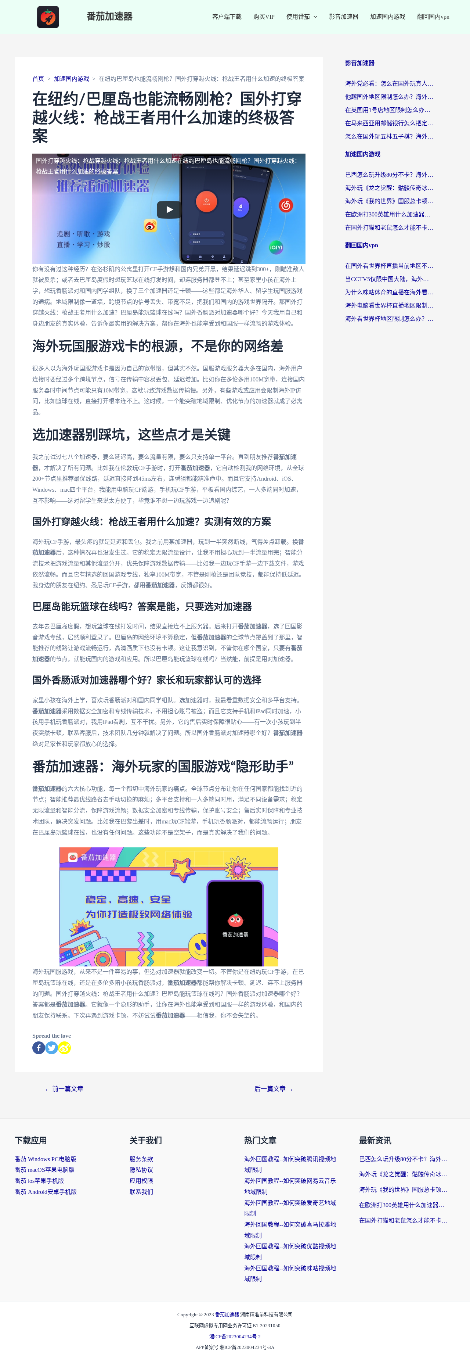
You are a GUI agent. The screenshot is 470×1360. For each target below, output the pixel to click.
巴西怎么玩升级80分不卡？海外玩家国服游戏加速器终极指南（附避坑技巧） (389, 175)
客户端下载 (227, 17)
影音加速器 (343, 17)
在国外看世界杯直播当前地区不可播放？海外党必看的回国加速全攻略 (389, 266)
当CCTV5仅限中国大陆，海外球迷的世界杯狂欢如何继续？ (389, 279)
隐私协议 (141, 1170)
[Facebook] (38, 1047)
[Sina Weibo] (64, 1047)
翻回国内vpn (433, 17)
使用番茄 (298, 17)
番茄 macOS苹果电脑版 (45, 1170)
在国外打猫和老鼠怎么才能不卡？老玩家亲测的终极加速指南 (389, 228)
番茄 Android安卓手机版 (46, 1192)
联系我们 (141, 1192)
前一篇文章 (63, 1089)
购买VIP (264, 17)
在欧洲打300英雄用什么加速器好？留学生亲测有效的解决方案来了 (389, 214)
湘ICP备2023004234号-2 (235, 1336)
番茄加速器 (110, 16)
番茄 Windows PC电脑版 (45, 1159)
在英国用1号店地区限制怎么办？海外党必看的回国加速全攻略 (389, 110)
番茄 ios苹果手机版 (39, 1181)
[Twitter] (51, 1047)
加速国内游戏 (387, 17)
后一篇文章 (273, 1089)
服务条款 (141, 1159)
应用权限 (141, 1181)
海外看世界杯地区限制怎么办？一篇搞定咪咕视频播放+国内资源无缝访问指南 (389, 319)
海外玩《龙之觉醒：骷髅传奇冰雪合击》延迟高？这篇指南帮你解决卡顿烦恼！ (389, 188)
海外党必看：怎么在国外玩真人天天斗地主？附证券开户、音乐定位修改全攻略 (389, 83)
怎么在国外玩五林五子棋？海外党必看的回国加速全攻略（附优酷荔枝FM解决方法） (389, 136)
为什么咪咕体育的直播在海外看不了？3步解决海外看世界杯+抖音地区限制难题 (389, 292)
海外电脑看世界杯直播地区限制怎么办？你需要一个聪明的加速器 (389, 305)
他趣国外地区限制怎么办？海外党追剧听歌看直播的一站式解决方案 (389, 97)
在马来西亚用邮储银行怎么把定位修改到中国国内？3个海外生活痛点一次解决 (389, 123)
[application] (313, 17)
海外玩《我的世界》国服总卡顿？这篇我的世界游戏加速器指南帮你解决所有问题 (389, 201)
